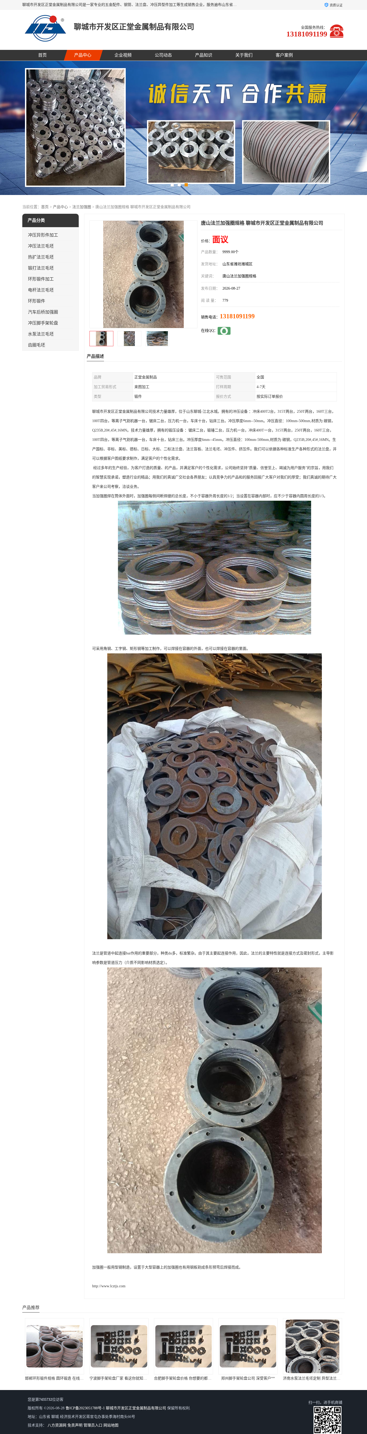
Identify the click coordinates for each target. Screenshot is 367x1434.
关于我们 (244, 55)
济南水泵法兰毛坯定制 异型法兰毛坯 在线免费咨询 (196, 1378)
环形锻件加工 (41, 279)
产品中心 (82, 55)
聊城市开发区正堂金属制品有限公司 (136, 1408)
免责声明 (74, 1425)
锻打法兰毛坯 (41, 268)
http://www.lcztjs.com (108, 1286)
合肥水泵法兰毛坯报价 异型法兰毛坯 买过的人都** (260, 1378)
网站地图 (110, 1425)
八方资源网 (57, 1425)
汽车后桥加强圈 (43, 312)
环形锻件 (36, 301)
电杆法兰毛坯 (41, 290)
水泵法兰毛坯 (41, 334)
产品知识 (203, 55)
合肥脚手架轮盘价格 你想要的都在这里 (57, 1378)
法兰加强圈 (81, 207)
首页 (42, 55)
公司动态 (163, 55)
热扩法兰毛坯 (41, 257)
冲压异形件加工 (43, 235)
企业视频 (123, 55)
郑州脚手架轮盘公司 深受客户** (119, 1378)
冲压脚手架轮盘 (43, 323)
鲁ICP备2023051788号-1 (85, 1408)
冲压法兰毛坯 (41, 246)
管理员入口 (93, 1425)
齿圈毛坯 (36, 345)
